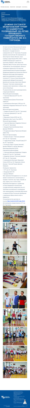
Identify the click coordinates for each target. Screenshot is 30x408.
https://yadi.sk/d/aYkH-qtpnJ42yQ (16, 201)
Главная (3, 12)
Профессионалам (5, 14)
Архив (2, 16)
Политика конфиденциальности (19, 406)
